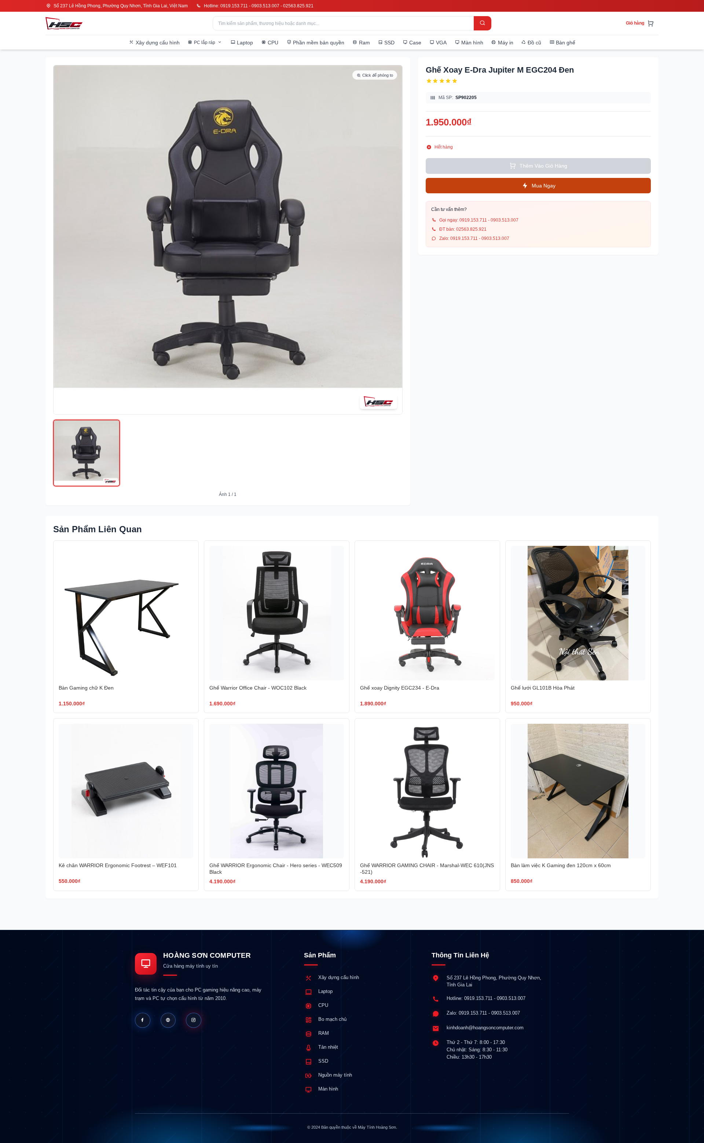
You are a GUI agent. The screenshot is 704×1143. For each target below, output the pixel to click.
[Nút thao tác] (86, 453)
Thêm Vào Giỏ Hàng (543, 166)
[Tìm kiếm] (482, 23)
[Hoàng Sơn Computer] (63, 23)
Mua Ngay (544, 185)
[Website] (168, 1020)
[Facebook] (142, 1020)
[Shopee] (193, 1020)
